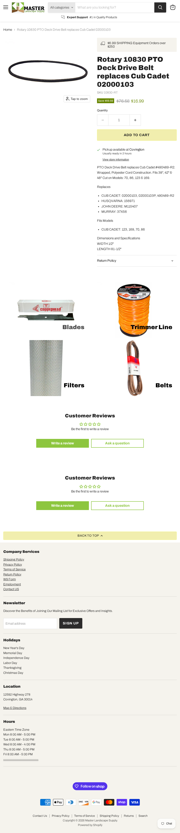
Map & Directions (14, 708)
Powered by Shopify (90, 825)
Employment (12, 584)
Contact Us (40, 815)
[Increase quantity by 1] (135, 120)
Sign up (71, 623)
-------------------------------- (20, 759)
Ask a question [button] (117, 443)
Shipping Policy (13, 559)
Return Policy (12, 574)
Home (7, 29)
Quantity (102, 110)
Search (143, 815)
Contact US (11, 589)
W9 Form (9, 579)
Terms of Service (14, 569)
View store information (116, 159)
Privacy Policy (12, 564)
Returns (129, 815)
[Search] (160, 7)
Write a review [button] (62, 443)
